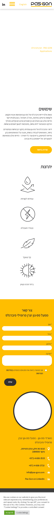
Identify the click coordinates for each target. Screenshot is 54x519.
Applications (46, 51)
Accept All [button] (9, 512)
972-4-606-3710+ (36, 465)
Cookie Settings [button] (22, 512)
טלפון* (49, 343)
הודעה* (49, 353)
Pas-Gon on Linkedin (35, 478)
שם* (50, 324)
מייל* (50, 334)
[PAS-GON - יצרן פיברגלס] (41, 4)
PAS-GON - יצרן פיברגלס (41, 47)
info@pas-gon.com (35, 472)
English (23, 4)
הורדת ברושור (42, 149)
